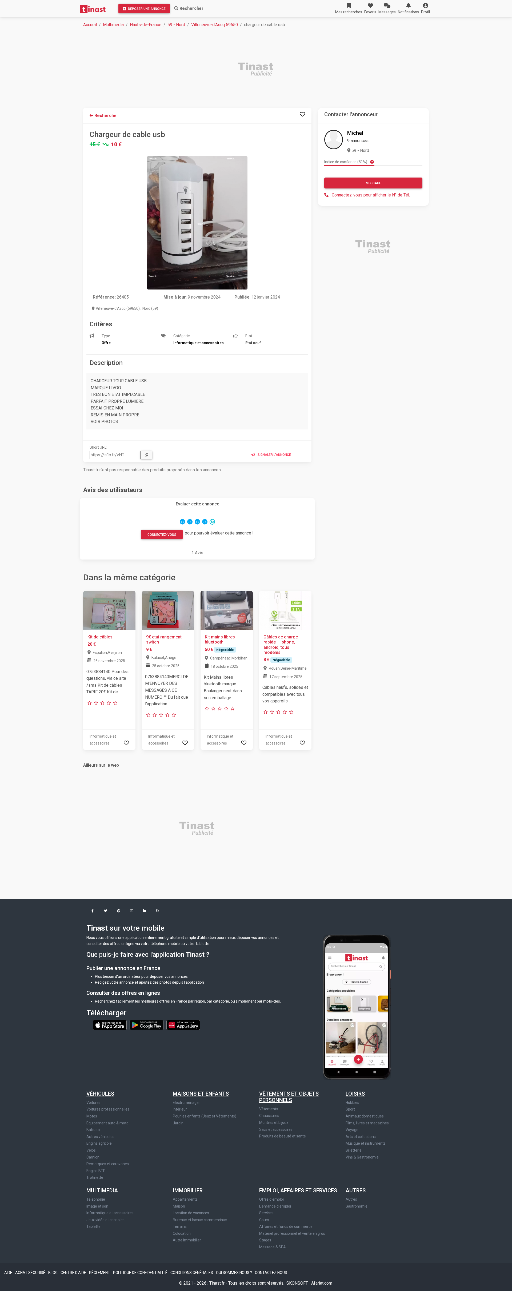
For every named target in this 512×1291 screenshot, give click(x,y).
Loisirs (355, 1094)
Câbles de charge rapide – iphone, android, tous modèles (280, 644)
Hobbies (352, 1102)
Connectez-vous (161, 535)
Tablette (93, 1226)
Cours (264, 1220)
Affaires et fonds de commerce (286, 1226)
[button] (425, 8)
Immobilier (188, 1190)
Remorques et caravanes (107, 1164)
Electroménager (186, 1102)
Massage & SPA (272, 1247)
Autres (356, 1190)
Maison (179, 1206)
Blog (53, 1272)
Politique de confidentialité (140, 1272)
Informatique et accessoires (110, 1213)
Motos (91, 1116)
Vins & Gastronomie (362, 1157)
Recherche (105, 115)
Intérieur (180, 1109)
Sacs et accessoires (276, 1129)
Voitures (93, 1102)
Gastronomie (356, 1206)
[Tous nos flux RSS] (158, 911)
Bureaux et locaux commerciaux (200, 1220)
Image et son (97, 1206)
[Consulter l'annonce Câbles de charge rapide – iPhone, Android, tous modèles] (285, 610)
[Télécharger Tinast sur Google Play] (147, 1024)
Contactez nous (271, 1272)
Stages (265, 1240)
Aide (8, 1272)
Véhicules (100, 1094)
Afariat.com (321, 1283)
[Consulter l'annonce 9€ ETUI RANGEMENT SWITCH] (168, 610)
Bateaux (93, 1130)
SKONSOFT (297, 1283)
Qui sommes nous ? (234, 1272)
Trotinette (94, 1177)
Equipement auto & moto (107, 1123)
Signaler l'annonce (274, 455)
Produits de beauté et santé (282, 1136)
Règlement (100, 1272)
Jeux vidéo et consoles (105, 1220)
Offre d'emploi (271, 1199)
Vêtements (268, 1109)
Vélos (91, 1150)
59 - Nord (176, 24)
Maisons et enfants (201, 1094)
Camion (92, 1157)
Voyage (352, 1130)
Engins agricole (99, 1143)
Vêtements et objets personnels (289, 1097)
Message (373, 183)
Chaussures (269, 1115)
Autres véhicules (100, 1137)
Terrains (180, 1226)
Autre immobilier (187, 1240)
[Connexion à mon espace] (302, 114)
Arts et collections (361, 1137)
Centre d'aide (74, 1272)
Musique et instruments (366, 1143)
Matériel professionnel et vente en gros (292, 1233)
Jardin (178, 1123)
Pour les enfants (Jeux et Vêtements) (204, 1116)
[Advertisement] (243, 70)
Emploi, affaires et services (298, 1190)
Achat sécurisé (30, 1272)
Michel (355, 133)
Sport (350, 1109)
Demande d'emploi (275, 1206)
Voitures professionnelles (107, 1109)
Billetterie (354, 1150)
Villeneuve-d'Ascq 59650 (214, 24)
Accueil (90, 24)
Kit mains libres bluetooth (220, 639)
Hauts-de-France (145, 24)
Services (266, 1213)
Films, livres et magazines (367, 1123)
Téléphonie (95, 1199)
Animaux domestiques (365, 1116)
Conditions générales (192, 1272)
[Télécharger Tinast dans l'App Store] (110, 1024)
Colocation (182, 1233)
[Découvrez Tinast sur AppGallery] (183, 1024)
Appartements (185, 1199)
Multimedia (113, 24)
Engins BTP (96, 1171)
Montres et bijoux (273, 1122)
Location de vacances (191, 1213)
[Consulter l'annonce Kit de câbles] (109, 610)
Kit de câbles (100, 637)
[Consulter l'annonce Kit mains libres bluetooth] (227, 610)
